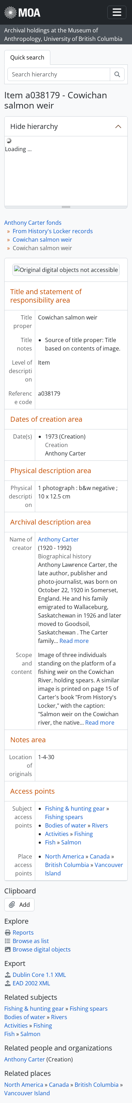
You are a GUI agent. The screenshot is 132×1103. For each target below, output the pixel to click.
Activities (57, 834)
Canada (100, 856)
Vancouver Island (27, 1093)
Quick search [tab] (27, 57)
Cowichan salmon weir (42, 239)
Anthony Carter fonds (33, 223)
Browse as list (31, 941)
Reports (23, 932)
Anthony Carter (58, 539)
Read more (74, 641)
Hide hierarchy (34, 126)
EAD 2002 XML (31, 983)
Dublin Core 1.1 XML (39, 975)
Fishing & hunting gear (75, 808)
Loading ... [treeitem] (18, 149)
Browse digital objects (42, 949)
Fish (50, 842)
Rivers (100, 825)
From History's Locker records (53, 231)
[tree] (66, 171)
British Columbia (67, 865)
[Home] (25, 12)
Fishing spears (64, 817)
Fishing (83, 834)
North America (64, 856)
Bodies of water (65, 825)
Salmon (71, 842)
